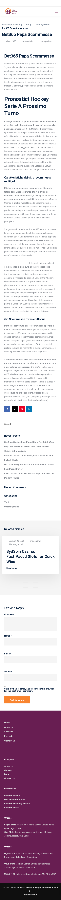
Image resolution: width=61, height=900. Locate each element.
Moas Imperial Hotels (14, 799)
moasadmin (27, 41)
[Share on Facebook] (7, 409)
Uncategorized (45, 41)
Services (8, 731)
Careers (8, 770)
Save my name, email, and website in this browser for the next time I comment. (29, 690)
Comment (10, 614)
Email (7, 654)
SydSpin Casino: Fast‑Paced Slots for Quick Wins (29, 442)
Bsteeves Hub (30, 894)
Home (7, 722)
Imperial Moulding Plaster (17, 803)
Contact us (9, 741)
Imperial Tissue (12, 795)
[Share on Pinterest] (22, 409)
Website (8, 672)
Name (8, 636)
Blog (6, 774)
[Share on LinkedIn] (29, 409)
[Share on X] (15, 409)
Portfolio (8, 736)
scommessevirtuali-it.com (16, 263)
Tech (6, 502)
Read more (11, 568)
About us (8, 727)
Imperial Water (11, 807)
